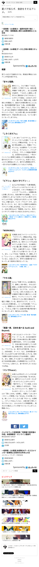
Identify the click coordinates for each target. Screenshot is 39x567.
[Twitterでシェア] (24, 426)
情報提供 (19, 559)
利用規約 (19, 561)
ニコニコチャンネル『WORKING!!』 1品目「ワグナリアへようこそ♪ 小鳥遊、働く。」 (22, 265)
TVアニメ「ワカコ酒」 (9, 24)
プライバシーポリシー (19, 563)
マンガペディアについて (19, 558)
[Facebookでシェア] (15, 426)
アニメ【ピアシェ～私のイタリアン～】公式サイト (6, 187)
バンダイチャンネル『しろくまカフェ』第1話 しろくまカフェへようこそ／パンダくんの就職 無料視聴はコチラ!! (22, 169)
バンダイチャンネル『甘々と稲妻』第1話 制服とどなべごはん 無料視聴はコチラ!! (22, 121)
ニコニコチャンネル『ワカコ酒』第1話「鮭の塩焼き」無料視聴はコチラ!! (22, 315)
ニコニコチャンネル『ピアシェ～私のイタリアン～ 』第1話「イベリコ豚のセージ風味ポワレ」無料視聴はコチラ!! (22, 216)
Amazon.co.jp (8, 98)
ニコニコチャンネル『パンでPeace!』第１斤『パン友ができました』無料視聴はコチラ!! (22, 412)
